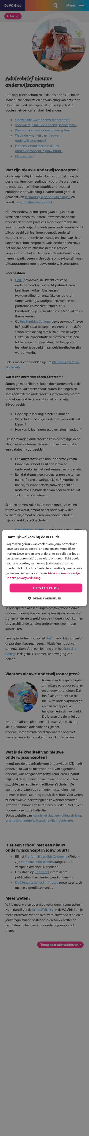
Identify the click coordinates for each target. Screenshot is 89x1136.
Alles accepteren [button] (46, 588)
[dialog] (44, 568)
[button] (44, 598)
